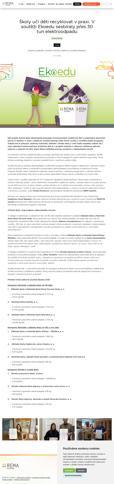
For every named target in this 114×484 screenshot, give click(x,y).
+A (103, 4)
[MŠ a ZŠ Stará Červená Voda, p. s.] (20, 429)
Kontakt (68, 4)
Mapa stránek (7, 479)
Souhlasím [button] (69, 470)
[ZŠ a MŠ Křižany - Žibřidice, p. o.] (57, 429)
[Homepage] (7, 5)
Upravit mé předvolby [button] (73, 475)
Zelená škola (57, 38)
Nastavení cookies (24, 477)
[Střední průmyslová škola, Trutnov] (94, 429)
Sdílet (57, 45)
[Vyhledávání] (111, 4)
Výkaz (77, 4)
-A (107, 4)
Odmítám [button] (81, 470)
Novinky (51, 4)
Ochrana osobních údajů (41, 477)
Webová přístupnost (21, 479)
